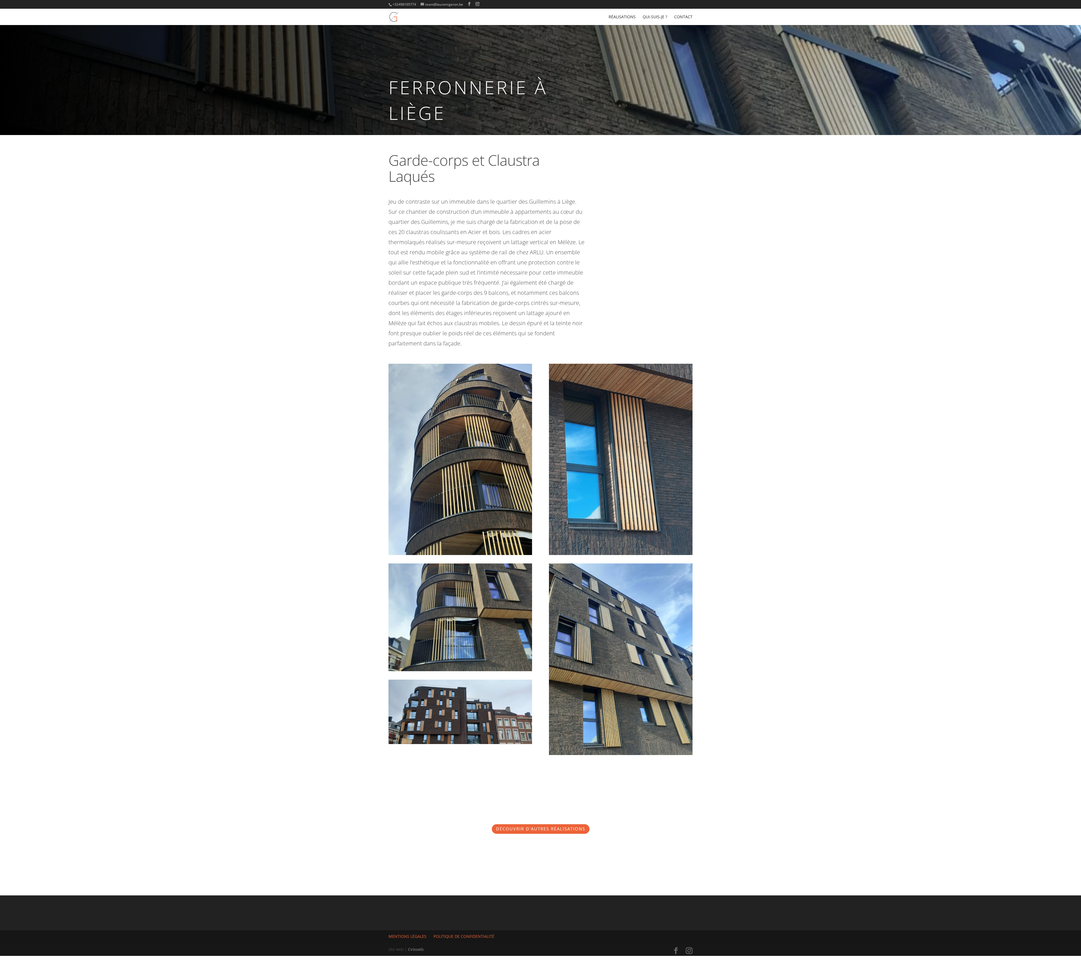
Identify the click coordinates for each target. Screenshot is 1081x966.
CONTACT (683, 17)
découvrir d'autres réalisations (540, 829)
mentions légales (407, 936)
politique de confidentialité (464, 936)
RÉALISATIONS (622, 17)
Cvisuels (416, 949)
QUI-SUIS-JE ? (655, 17)
